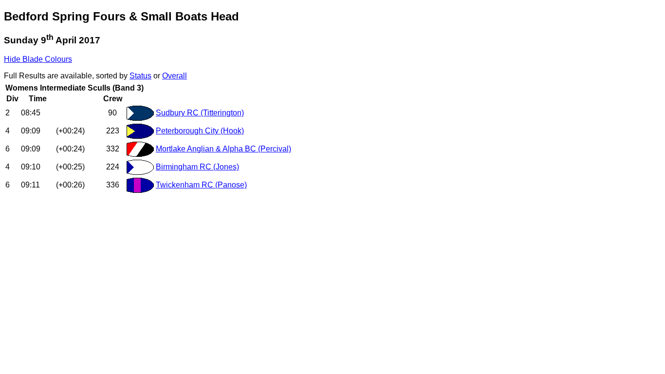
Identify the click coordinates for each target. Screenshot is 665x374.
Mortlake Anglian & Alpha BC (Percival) (223, 149)
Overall (174, 76)
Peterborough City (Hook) (200, 131)
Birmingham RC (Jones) (197, 167)
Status (140, 76)
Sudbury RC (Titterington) (200, 113)
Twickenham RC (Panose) (201, 185)
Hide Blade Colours (38, 59)
